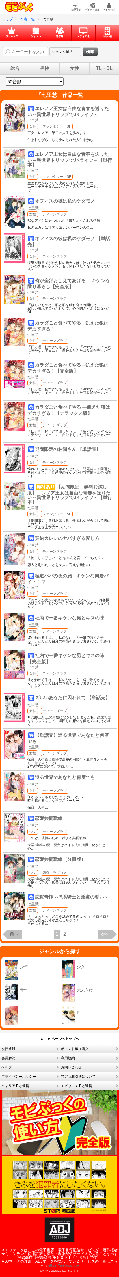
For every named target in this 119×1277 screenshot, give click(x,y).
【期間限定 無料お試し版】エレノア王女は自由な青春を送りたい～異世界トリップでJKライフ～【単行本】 (69, 494)
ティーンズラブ (54, 214)
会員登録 (8, 1049)
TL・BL (104, 68)
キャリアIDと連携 (15, 1086)
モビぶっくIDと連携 (76, 1086)
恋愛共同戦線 (49, 818)
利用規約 (68, 1058)
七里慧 (33, 120)
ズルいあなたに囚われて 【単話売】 (72, 697)
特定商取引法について (78, 1077)
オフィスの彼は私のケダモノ (65, 200)
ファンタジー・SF (56, 126)
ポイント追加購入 (75, 1049)
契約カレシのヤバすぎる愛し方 (67, 538)
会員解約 (8, 1058)
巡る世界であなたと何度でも (65, 777)
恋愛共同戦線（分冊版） (60, 859)
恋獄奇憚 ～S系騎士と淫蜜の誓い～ (72, 896)
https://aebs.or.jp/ (63, 1265)
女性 (74, 68)
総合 (15, 68)
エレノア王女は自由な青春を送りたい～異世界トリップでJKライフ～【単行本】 (69, 159)
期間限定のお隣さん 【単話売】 (68, 449)
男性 (44, 68)
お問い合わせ (71, 1067)
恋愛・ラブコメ (54, 873)
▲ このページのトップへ (59, 1039)
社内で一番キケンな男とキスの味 (69, 617)
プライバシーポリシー (18, 1077)
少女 (32, 832)
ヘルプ (6, 1067)
